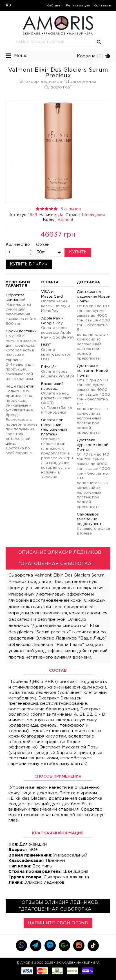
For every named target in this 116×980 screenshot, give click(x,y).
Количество (13, 244)
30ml (41, 252)
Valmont (65, 219)
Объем (43, 244)
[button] (99, 42)
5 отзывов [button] (71, 209)
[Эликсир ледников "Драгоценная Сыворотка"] (58, 151)
